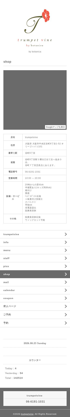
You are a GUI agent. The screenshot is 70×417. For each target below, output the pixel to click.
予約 (5, 322)
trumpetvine (11, 234)
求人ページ (9, 306)
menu (7, 250)
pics (6, 266)
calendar (9, 290)
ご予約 (7, 314)
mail (6, 282)
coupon (8, 298)
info (6, 242)
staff (6, 258)
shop (6, 274)
